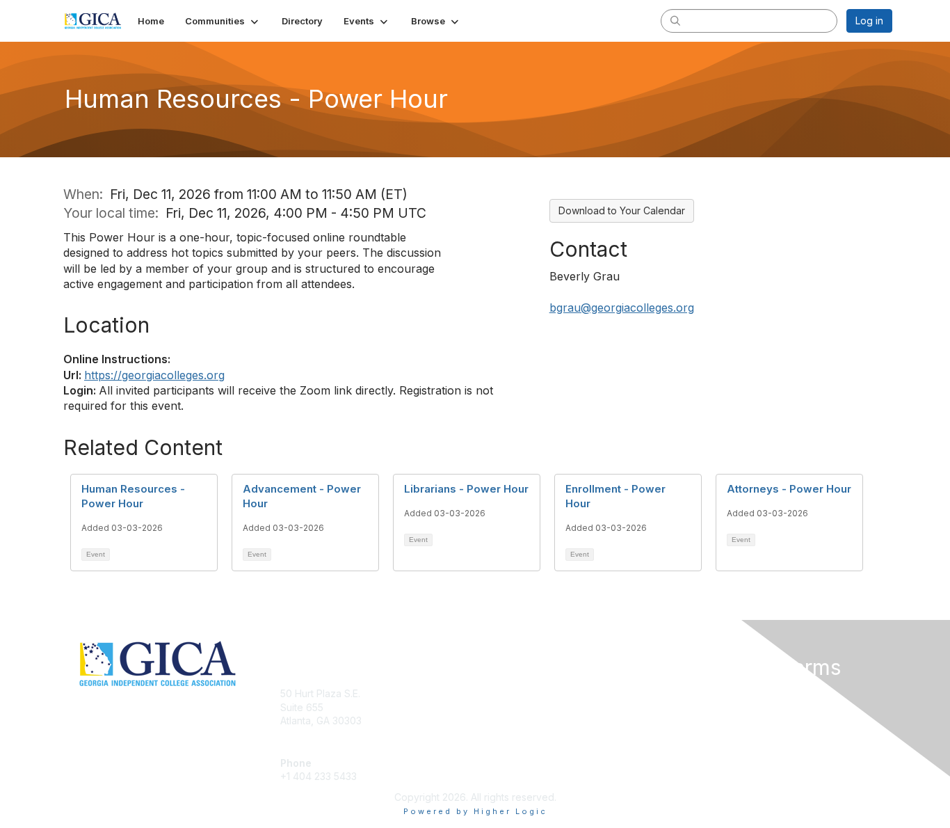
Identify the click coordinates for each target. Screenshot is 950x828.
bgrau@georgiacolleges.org (621, 308)
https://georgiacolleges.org (154, 375)
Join (490, 693)
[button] (223, 20)
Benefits (499, 707)
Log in (869, 20)
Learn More (507, 720)
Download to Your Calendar (621, 210)
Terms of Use (712, 707)
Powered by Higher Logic (475, 811)
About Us (702, 693)
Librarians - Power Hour (466, 488)
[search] (675, 20)
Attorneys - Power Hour (789, 488)
